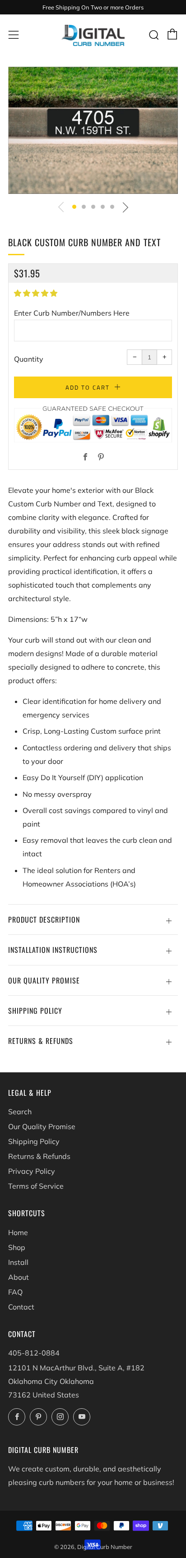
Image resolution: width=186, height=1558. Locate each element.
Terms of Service (36, 1185)
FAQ (15, 1291)
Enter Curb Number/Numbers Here (72, 312)
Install (18, 1262)
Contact (21, 1306)
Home (18, 1232)
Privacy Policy (31, 1171)
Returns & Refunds (39, 1156)
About (18, 1277)
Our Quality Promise (41, 1126)
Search (20, 1111)
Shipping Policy (34, 1141)
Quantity (28, 358)
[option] (93, 130)
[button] (74, 207)
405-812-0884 (34, 1352)
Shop (16, 1247)
